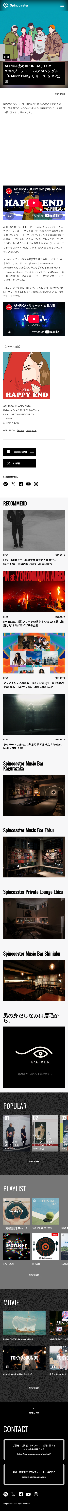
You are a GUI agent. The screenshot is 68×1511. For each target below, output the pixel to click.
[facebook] (20, 485)
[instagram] (36, 485)
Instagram (31, 430)
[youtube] (28, 485)
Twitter (20, 430)
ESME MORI (53, 267)
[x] (13, 485)
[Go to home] (16, 5)
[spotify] (5, 485)
